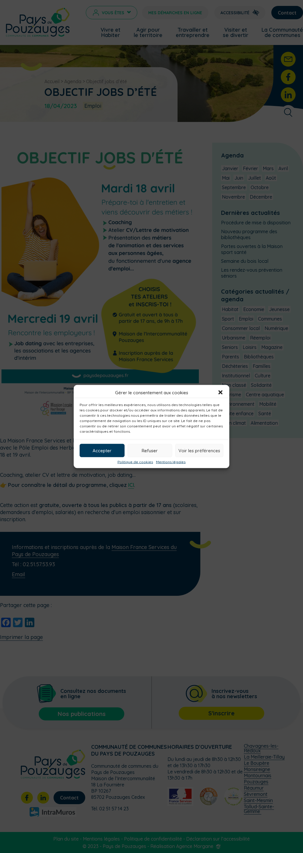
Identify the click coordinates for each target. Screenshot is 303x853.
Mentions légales (171, 462)
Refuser (150, 450)
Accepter (102, 450)
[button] (220, 392)
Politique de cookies (135, 462)
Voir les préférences (199, 450)
